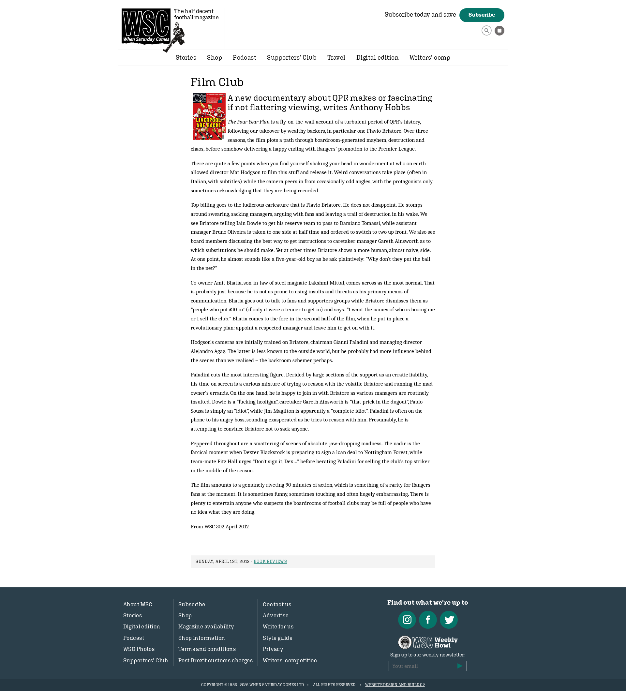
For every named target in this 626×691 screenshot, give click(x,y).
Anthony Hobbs (380, 107)
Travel (336, 57)
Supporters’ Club (292, 57)
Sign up (460, 666)
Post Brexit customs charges (215, 660)
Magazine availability (206, 626)
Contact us (277, 604)
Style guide (277, 638)
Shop (214, 57)
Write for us (278, 626)
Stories (186, 57)
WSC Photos (139, 649)
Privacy (273, 649)
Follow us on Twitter (449, 620)
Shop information (201, 638)
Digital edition (377, 57)
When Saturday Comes (146, 26)
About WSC (138, 604)
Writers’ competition (290, 660)
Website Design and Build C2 (395, 685)
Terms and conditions (207, 649)
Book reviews (270, 561)
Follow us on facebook (428, 620)
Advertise (276, 615)
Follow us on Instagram (407, 620)
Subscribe (482, 14)
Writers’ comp (430, 57)
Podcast (244, 57)
